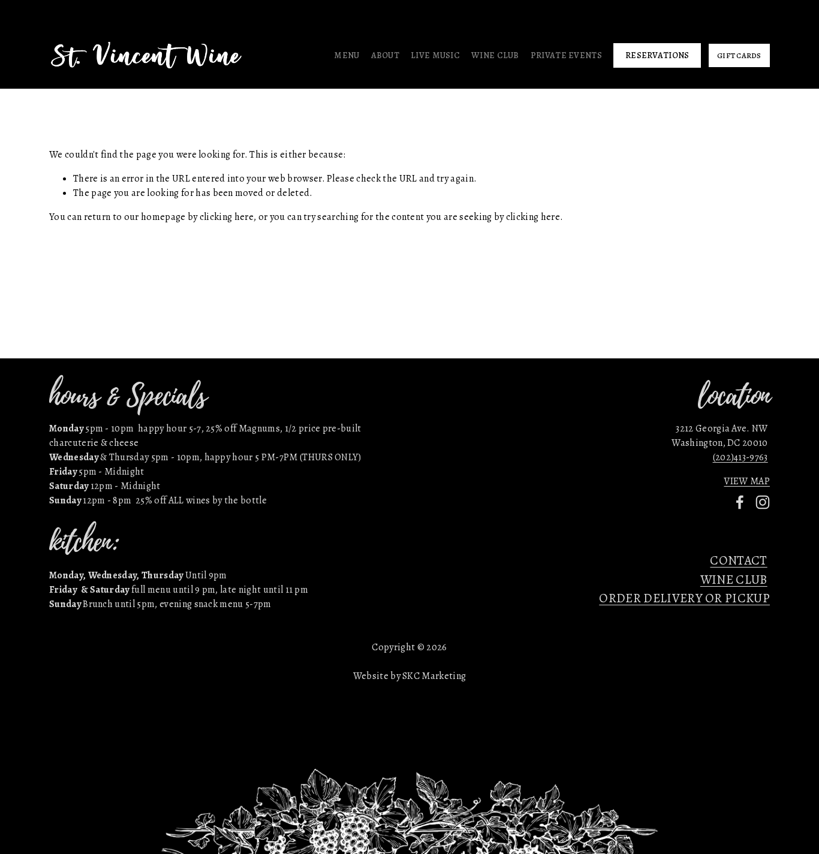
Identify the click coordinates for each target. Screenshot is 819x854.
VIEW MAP (747, 481)
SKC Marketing (434, 676)
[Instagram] (762, 502)
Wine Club (495, 55)
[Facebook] (740, 502)
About (385, 55)
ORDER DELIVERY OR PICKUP (684, 598)
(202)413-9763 (740, 457)
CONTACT (738, 560)
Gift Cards (739, 55)
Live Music (435, 55)
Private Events (566, 55)
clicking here (227, 217)
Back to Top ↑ (409, 387)
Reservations (657, 55)
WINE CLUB (733, 579)
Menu (346, 55)
